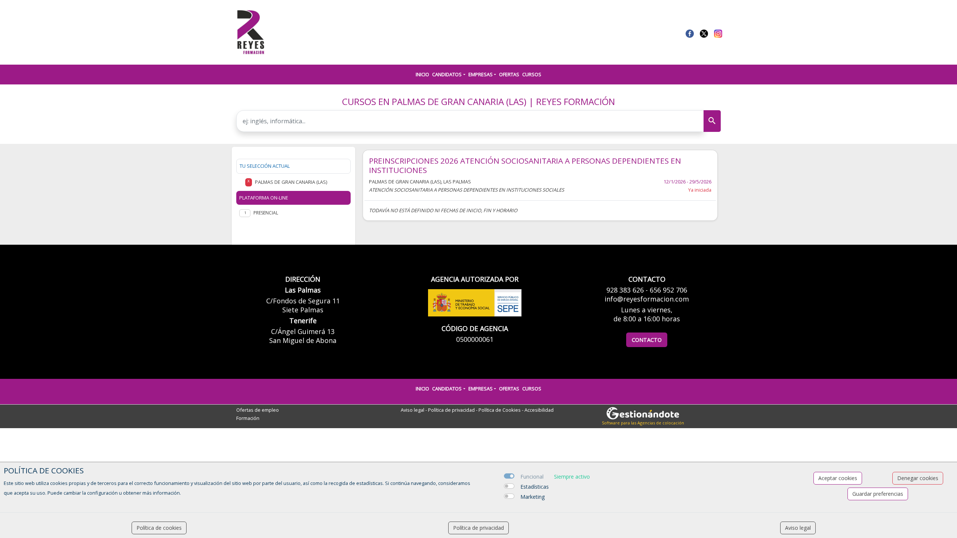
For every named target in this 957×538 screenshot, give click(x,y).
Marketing (532, 496)
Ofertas (509, 74)
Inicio (422, 74)
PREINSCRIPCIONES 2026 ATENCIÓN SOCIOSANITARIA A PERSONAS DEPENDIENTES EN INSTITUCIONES (525, 165)
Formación (247, 418)
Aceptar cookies (837, 478)
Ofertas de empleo (257, 409)
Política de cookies (159, 527)
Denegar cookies (917, 478)
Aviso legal (412, 409)
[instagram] (718, 32)
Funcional (532, 476)
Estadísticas (534, 486)
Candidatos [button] (447, 74)
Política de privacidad (451, 409)
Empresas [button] (480, 74)
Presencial (265, 213)
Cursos (531, 74)
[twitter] (704, 32)
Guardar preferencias (877, 493)
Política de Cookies (499, 409)
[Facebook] (690, 32)
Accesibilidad (539, 409)
